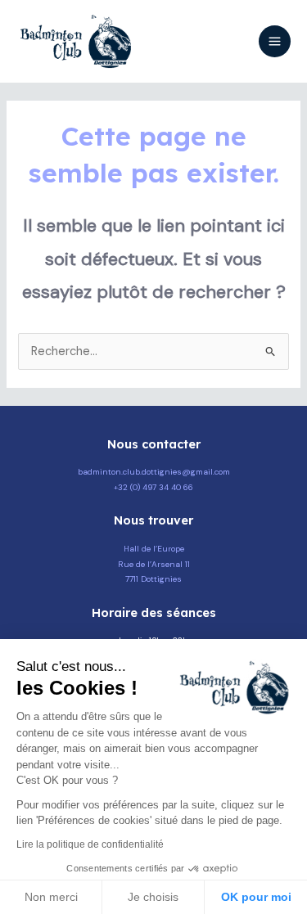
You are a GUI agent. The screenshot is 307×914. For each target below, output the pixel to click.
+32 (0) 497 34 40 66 (153, 487)
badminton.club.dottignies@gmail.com (154, 471)
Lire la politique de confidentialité (90, 844)
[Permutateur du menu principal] (275, 41)
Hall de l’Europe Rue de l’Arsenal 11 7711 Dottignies (154, 563)
